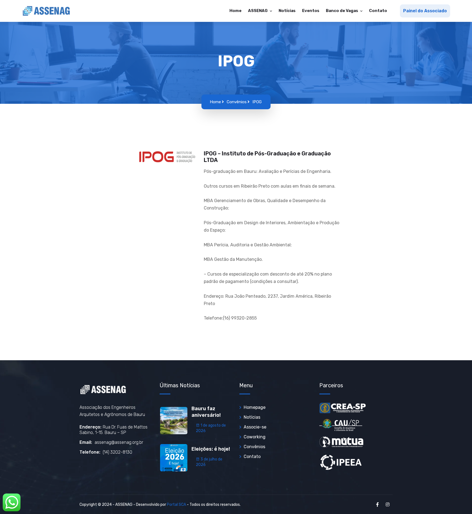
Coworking (255, 436)
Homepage (255, 407)
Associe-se (255, 427)
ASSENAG (258, 10)
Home (235, 10)
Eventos (310, 10)
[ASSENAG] (46, 11)
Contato (378, 10)
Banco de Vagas (342, 10)
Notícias (287, 10)
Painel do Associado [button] (425, 10)
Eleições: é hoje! (210, 449)
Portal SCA (176, 504)
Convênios (237, 101)
